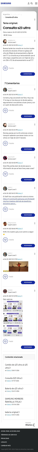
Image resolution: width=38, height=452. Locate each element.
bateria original (11, 412)
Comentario (27, 74)
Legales (4, 442)
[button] (31, 40)
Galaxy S (20, 45)
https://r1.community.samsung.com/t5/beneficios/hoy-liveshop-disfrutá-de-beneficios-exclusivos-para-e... (18, 201)
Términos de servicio (9, 435)
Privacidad (5, 438)
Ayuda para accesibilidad (10, 431)
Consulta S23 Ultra (13, 378)
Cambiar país (6, 445)
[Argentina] (6, 3)
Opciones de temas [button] (31, 19)
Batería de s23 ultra (13, 388)
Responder (28, 116)
